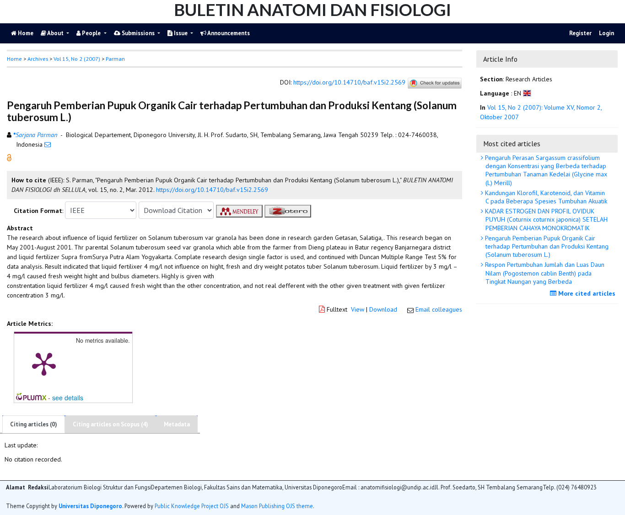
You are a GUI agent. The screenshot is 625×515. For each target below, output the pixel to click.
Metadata (177, 424)
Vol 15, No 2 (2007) (77, 58)
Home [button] (14, 58)
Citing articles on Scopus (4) (110, 424)
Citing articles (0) (33, 424)
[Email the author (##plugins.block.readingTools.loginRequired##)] (47, 144)
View (357, 309)
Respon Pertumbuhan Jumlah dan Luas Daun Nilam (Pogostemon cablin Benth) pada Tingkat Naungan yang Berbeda (543, 272)
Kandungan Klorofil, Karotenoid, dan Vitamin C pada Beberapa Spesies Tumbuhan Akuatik (545, 197)
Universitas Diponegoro (90, 506)
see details (67, 397)
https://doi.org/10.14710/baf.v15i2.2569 (349, 83)
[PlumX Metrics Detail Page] (43, 363)
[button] (9, 157)
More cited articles (585, 293)
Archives (37, 58)
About (55, 33)
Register (580, 33)
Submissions (138, 33)
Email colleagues (438, 309)
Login (606, 33)
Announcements (228, 33)
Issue (180, 33)
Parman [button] (115, 58)
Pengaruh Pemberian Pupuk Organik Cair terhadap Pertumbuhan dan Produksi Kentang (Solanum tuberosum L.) (546, 246)
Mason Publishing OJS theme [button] (277, 506)
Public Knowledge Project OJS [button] (192, 506)
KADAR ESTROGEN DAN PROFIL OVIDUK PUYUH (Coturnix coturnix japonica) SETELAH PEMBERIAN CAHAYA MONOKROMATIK (545, 219)
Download (383, 309)
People (91, 33)
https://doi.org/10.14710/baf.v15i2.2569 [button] (212, 190)
